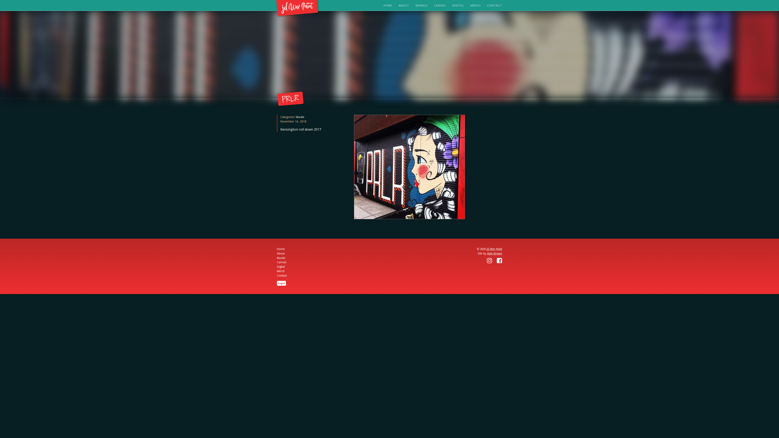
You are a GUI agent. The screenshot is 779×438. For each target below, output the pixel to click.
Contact (494, 5)
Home (388, 5)
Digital (458, 5)
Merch (476, 5)
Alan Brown (494, 253)
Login (281, 283)
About (404, 5)
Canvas (440, 5)
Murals (421, 5)
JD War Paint (494, 249)
